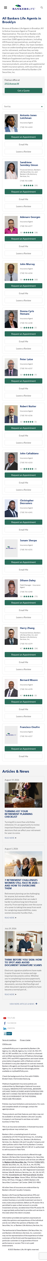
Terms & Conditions (9, 1040)
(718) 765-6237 (26, 368)
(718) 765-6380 (26, 181)
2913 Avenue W (12, 83)
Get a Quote (24, 90)
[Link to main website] (23, 8)
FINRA (37, 1162)
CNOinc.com (7, 1044)
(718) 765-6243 (26, 127)
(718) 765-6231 (26, 549)
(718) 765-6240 (26, 592)
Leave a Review (18, 151)
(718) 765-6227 (26, 736)
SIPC (42, 1162)
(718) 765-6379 (26, 644)
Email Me (23, 144)
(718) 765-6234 (26, 273)
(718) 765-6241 (26, 512)
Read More (9, 838)
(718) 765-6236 (26, 415)
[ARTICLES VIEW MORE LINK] (24, 1004)
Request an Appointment (23, 136)
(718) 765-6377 (26, 226)
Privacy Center (25, 1040)
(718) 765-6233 (26, 462)
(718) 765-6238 (26, 323)
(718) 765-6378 (26, 689)
